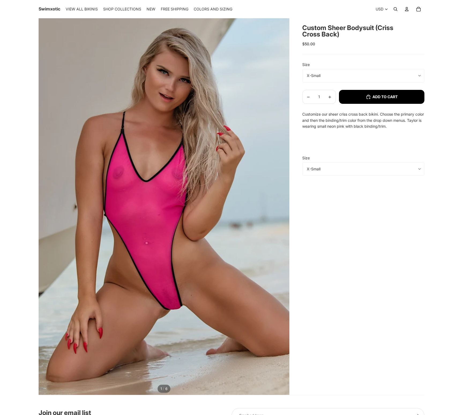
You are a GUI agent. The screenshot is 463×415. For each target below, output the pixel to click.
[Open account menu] (407, 9)
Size (306, 64)
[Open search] (395, 9)
